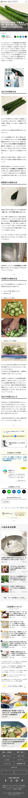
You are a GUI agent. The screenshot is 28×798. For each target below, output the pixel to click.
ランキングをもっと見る (15, 686)
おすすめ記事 (22, 785)
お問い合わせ (5, 785)
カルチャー (21, 760)
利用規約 (4, 787)
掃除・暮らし (21, 752)
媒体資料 (20, 789)
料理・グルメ (7, 507)
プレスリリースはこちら (13, 785)
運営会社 (15, 789)
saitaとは (14, 767)
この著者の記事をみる (21, 480)
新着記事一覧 (21, 763)
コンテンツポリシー (11, 787)
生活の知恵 (6, 502)
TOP (2, 507)
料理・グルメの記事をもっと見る (14, 598)
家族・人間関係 (7, 752)
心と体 (7, 760)
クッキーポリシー (8, 789)
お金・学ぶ (21, 756)
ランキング (7, 763)
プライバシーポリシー (20, 787)
